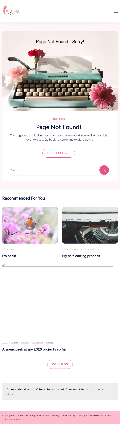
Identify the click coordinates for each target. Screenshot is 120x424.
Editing (74, 249)
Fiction (85, 249)
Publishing (37, 342)
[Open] (116, 11)
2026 (5, 249)
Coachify (80, 415)
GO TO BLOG (60, 364)
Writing (15, 249)
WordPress (105, 415)
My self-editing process (81, 256)
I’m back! (9, 256)
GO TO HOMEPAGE (58, 153)
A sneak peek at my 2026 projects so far (34, 349)
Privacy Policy (12, 419)
